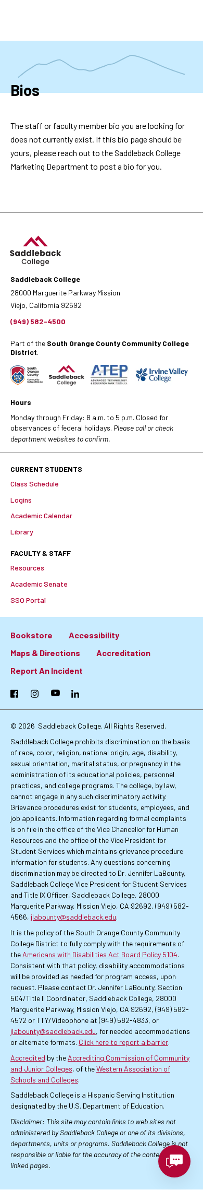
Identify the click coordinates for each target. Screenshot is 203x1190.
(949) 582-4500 (38, 321)
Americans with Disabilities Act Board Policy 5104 (99, 954)
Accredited (27, 1057)
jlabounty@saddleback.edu (73, 916)
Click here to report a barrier (123, 1042)
